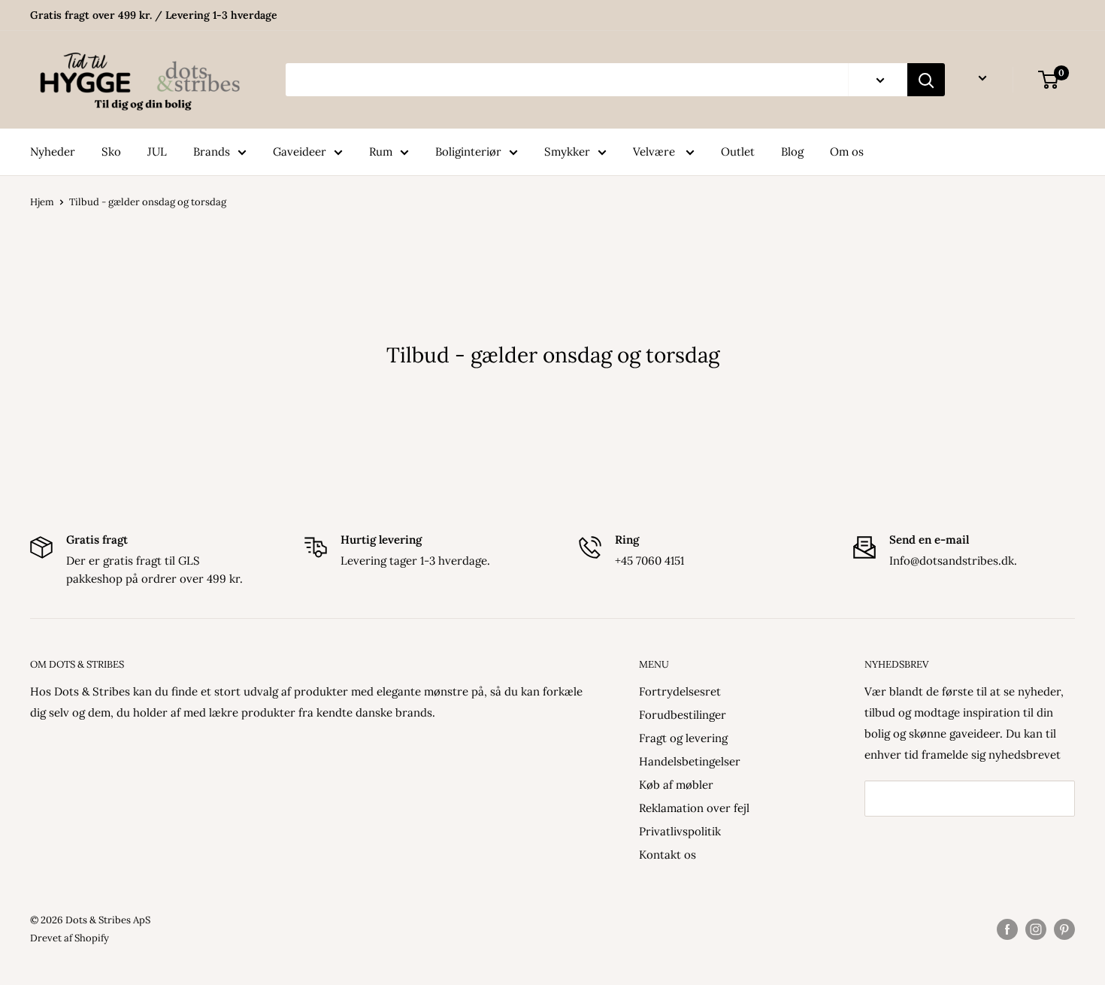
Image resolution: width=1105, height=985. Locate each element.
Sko (111, 151)
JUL (157, 151)
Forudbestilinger (682, 715)
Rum (380, 151)
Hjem (42, 201)
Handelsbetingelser (689, 761)
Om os (847, 151)
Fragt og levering (683, 738)
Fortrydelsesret (680, 691)
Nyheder (52, 151)
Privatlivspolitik (680, 831)
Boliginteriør (468, 151)
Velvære (655, 151)
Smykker (567, 151)
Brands (211, 151)
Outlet (738, 151)
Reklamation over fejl (694, 808)
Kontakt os (667, 854)
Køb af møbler (676, 784)
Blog (792, 151)
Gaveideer (299, 151)
